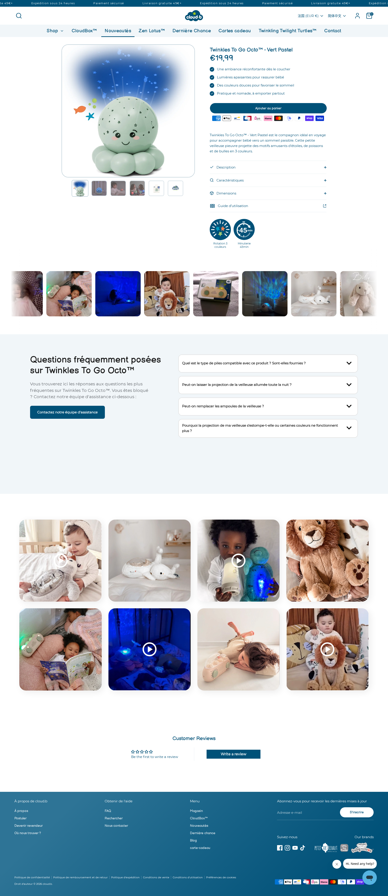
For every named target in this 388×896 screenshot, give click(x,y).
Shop (53, 31)
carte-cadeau (200, 848)
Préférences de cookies (221, 877)
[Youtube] (295, 848)
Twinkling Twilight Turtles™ (288, 31)
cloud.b (47, 883)
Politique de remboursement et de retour (80, 877)
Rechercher (114, 818)
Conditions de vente (156, 877)
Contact (332, 31)
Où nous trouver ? (27, 833)
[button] (80, 188)
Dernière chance (202, 833)
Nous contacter (116, 826)
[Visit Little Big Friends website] (344, 849)
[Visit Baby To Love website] (362, 848)
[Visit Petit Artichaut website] (326, 848)
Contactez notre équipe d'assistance (67, 412)
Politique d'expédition (125, 877)
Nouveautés (118, 31)
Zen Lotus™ (152, 31)
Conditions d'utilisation (188, 877)
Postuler (20, 818)
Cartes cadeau (234, 31)
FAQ (108, 811)
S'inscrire (357, 812)
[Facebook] (279, 848)
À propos (21, 811)
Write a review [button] (233, 754)
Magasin (196, 811)
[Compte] (357, 15)
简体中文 (334, 16)
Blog (193, 840)
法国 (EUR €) (308, 16)
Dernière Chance (191, 31)
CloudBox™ (84, 31)
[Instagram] (287, 848)
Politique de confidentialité (32, 877)
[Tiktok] (302, 848)
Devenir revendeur (28, 826)
